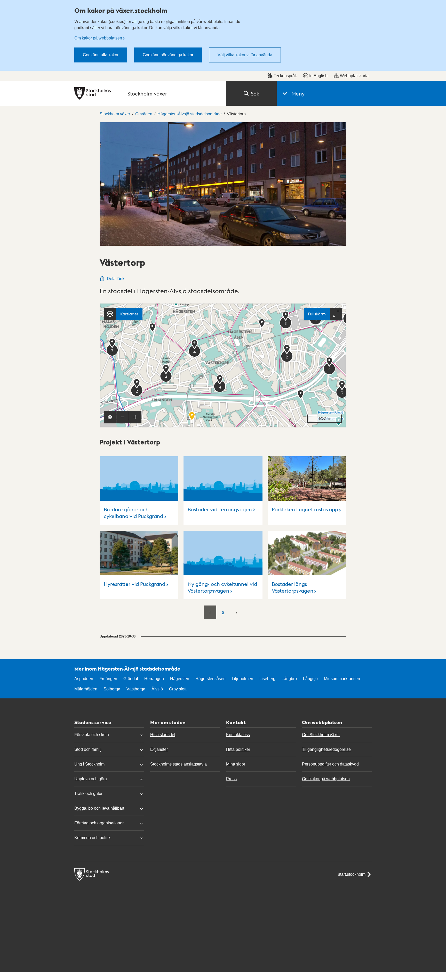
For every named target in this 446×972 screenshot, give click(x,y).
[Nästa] (236, 612)
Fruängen (108, 678)
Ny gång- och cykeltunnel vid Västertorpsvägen (222, 587)
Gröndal (130, 678)
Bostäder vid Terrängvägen (220, 509)
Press (231, 779)
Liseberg (267, 678)
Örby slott (177, 689)
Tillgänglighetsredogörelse (326, 749)
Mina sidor (235, 764)
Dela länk (115, 278)
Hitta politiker (238, 749)
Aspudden (83, 678)
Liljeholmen (242, 678)
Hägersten (179, 678)
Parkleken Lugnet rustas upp (305, 509)
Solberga (111, 689)
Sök (255, 93)
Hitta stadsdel (162, 734)
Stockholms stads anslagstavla (178, 764)
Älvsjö (157, 689)
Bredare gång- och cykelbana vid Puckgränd (133, 513)
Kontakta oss (238, 734)
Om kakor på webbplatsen (98, 38)
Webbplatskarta (354, 76)
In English (318, 76)
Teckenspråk (285, 76)
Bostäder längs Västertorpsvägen (292, 587)
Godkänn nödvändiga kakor (168, 55)
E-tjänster (159, 749)
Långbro (289, 678)
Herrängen (154, 678)
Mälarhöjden (85, 689)
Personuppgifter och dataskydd (330, 764)
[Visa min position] (110, 417)
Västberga (135, 689)
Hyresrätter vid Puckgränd (134, 583)
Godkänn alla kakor (100, 55)
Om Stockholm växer (321, 734)
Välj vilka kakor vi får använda (245, 55)
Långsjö (310, 678)
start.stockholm (351, 874)
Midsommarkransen (342, 678)
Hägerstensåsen (210, 678)
